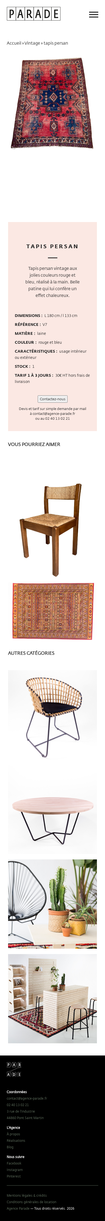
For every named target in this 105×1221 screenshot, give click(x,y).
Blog (10, 1146)
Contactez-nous (52, 398)
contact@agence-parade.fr (54, 413)
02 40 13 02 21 (57, 418)
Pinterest (14, 1176)
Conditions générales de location (31, 1201)
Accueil (14, 43)
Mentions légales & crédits (27, 1195)
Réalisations (16, 1140)
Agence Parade (18, 1208)
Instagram (15, 1169)
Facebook (14, 1163)
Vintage (32, 43)
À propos (13, 1133)
